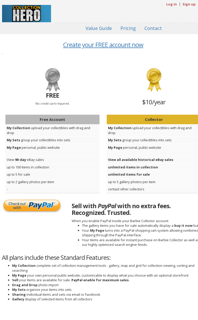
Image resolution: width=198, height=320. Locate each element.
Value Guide (99, 28)
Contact (153, 28)
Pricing (128, 28)
